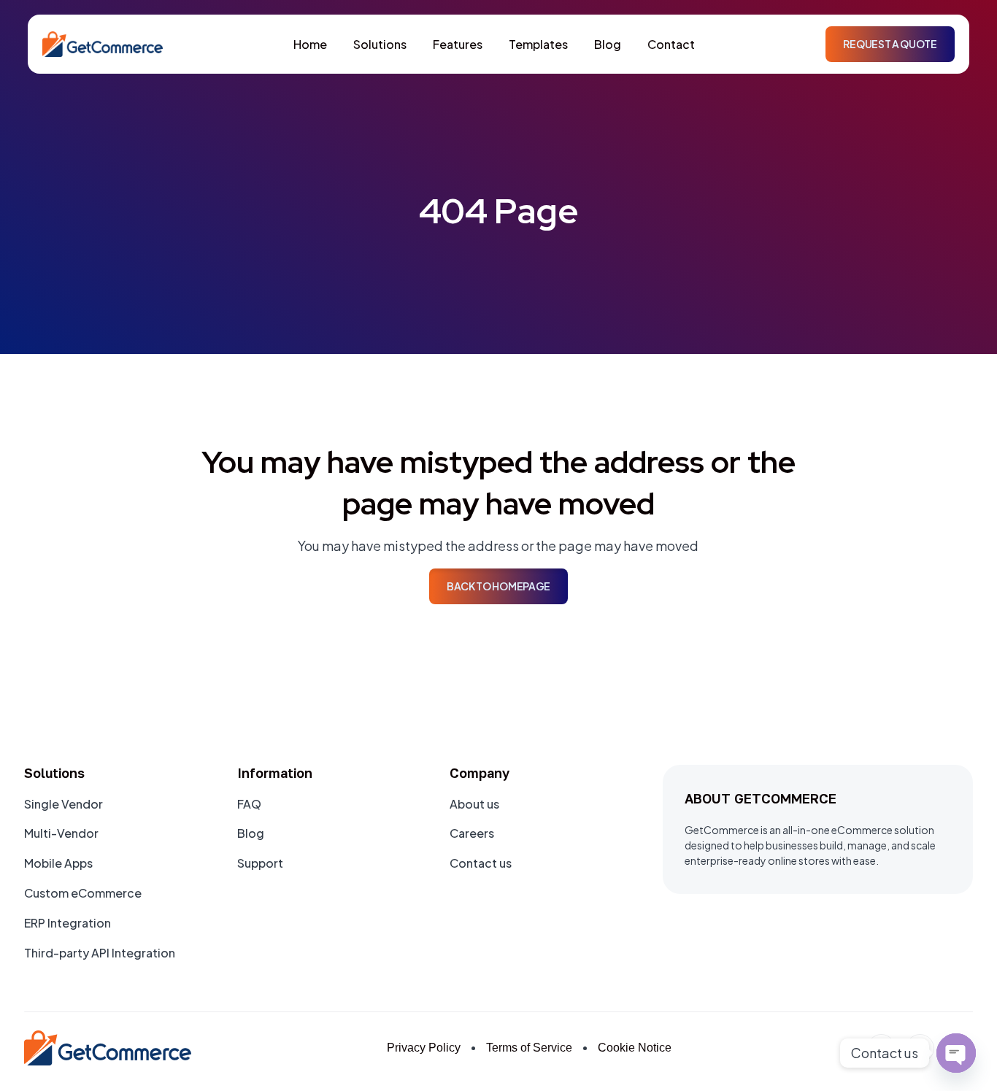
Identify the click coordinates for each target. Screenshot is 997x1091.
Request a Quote (889, 43)
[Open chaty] (956, 1053)
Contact (671, 44)
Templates (538, 44)
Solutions (380, 44)
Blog (607, 44)
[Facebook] (920, 1048)
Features (457, 44)
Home (310, 44)
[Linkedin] (881, 1048)
